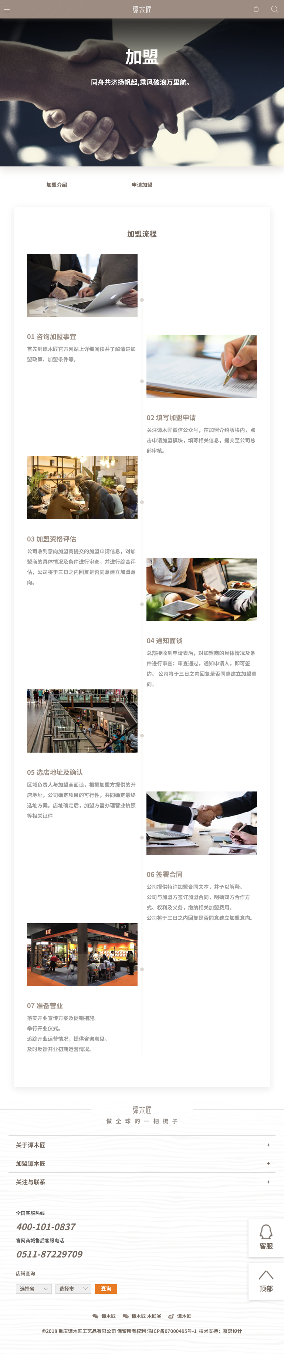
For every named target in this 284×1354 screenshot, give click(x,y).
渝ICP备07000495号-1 (172, 1331)
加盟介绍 (57, 185)
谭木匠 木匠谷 (147, 1316)
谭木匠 (108, 1316)
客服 (266, 1246)
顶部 (266, 1289)
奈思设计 (232, 1331)
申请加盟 (142, 185)
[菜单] (7, 9)
